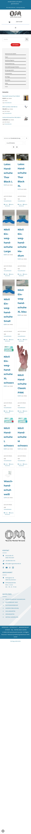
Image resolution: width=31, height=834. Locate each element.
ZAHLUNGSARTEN (10, 611)
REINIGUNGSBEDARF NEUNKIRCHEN (15, 599)
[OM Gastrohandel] (15, 11)
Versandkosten (7, 201)
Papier (6, 57)
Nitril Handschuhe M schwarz (23, 437)
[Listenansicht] (17, 147)
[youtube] (6, 567)
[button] (3, 831)
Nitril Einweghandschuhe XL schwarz (9, 369)
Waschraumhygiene (9, 60)
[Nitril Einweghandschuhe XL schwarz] (9, 349)
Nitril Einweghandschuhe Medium (22, 242)
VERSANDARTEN (9, 614)
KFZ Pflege (7, 76)
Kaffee (6, 83)
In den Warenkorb (7, 205)
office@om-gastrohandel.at (13, 563)
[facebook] (3, 567)
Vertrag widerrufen (15, 641)
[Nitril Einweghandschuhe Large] (9, 218)
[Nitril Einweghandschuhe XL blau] (22, 283)
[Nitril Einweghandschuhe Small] (9, 288)
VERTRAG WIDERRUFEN (11, 617)
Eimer (6, 86)
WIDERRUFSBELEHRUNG (12, 608)
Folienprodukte (8, 73)
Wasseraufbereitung (9, 63)
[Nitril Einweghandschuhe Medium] (22, 218)
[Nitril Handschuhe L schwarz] (9, 420)
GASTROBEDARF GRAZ (11, 602)
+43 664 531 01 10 (10, 560)
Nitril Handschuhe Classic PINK (22, 384)
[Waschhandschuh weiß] (9, 473)
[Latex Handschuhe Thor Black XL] (22, 157)
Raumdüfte (7, 80)
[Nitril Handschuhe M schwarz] (22, 420)
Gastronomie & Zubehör (10, 53)
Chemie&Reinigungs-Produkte (12, 66)
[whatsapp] (9, 567)
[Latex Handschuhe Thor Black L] (9, 157)
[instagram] (13, 567)
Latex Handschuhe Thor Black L (8, 173)
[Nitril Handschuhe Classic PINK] (22, 358)
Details (11, 204)
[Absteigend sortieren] (26, 138)
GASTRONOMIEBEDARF (11, 605)
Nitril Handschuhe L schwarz (9, 437)
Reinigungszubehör (9, 70)
